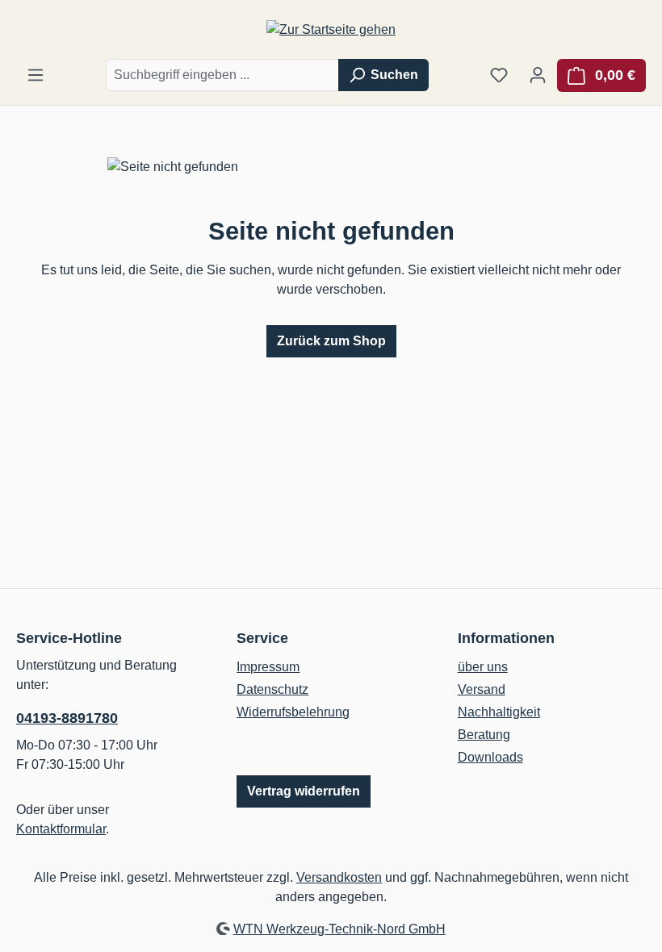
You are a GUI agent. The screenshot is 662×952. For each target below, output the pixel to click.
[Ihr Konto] (537, 75)
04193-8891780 (67, 718)
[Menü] (35, 75)
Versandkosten (339, 877)
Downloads (490, 757)
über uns (483, 667)
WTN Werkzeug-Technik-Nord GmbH (339, 929)
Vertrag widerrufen (303, 791)
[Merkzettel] (499, 75)
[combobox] (222, 75)
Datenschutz (272, 689)
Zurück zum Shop (331, 341)
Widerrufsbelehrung (293, 712)
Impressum (268, 667)
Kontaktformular (61, 829)
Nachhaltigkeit (499, 712)
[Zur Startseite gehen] (331, 29)
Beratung (484, 734)
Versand (481, 689)
